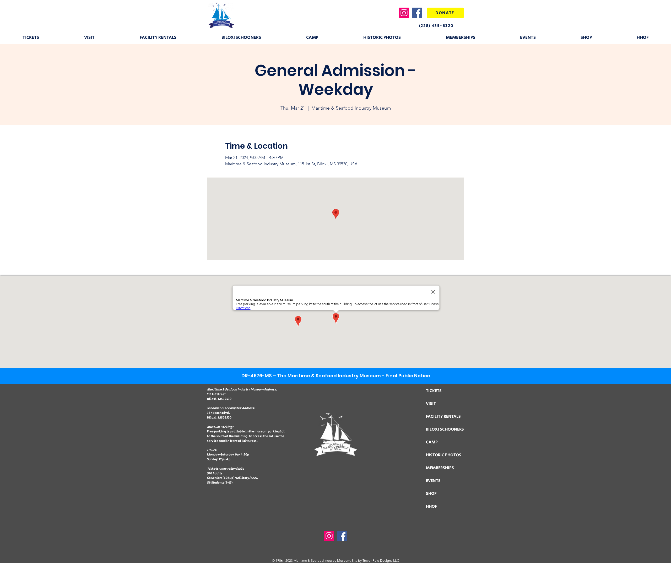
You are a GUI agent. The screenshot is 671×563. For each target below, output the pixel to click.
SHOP (431, 494)
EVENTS (433, 481)
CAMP (432, 442)
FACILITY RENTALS (443, 417)
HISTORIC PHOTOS (443, 455)
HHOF (431, 506)
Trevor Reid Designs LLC (380, 560)
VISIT (431, 404)
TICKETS (434, 391)
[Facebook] (417, 13)
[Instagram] (404, 13)
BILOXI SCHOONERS (445, 429)
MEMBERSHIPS (440, 468)
